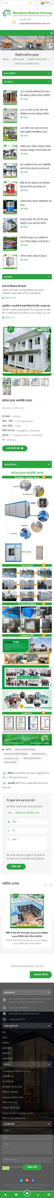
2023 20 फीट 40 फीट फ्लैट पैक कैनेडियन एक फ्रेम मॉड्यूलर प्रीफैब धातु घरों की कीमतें (34, 112)
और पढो (23, 99)
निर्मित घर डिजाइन (10, 1092)
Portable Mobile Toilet (12, 1097)
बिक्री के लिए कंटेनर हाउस (13, 1118)
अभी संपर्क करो (13, 448)
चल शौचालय (8, 1081)
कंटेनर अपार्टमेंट (10, 762)
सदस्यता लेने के (41, 974)
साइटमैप (6, 1053)
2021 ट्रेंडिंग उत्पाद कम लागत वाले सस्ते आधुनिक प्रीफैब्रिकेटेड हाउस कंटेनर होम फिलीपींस (34, 130)
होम (6, 59)
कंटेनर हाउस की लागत (32, 758)
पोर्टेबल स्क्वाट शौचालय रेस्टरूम (33, 256)
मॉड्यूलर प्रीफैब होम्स (11, 1108)
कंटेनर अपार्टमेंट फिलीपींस (25, 749)
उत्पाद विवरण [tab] (10, 464)
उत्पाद (4, 1037)
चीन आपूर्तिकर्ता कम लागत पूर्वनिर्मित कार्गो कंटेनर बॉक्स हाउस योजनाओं (35, 166)
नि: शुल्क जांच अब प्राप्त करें (27, 1193)
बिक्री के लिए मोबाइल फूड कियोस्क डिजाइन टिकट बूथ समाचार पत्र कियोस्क (35, 185)
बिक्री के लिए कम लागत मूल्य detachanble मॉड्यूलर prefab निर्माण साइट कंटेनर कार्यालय (27, 935)
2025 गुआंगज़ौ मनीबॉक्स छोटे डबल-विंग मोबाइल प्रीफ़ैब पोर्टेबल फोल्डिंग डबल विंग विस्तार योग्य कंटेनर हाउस (35, 94)
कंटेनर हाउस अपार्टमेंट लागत (27, 813)
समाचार (5, 1043)
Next (50, 884)
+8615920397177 (17, 1019)
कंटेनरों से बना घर (39, 754)
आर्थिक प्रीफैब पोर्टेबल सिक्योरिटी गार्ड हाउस (36, 203)
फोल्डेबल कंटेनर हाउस (12, 1087)
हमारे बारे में (7, 1048)
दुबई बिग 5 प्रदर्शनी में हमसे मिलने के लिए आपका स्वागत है (27, 306)
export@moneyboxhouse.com (35, 23)
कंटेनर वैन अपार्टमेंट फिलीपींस (15, 754)
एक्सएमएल (7, 1058)
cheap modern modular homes (17, 1113)
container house (11, 758)
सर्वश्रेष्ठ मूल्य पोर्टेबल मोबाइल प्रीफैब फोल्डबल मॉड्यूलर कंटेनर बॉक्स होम (35, 148)
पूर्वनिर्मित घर (7, 1076)
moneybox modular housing (16, 1071)
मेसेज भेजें (16, 866)
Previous (45, 884)
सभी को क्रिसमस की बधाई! (14, 286)
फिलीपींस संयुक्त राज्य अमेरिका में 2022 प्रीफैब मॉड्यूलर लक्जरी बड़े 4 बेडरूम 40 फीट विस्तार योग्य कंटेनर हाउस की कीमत (35, 240)
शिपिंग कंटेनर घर (9, 1102)
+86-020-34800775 (19, 1008)
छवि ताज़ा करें (16, 1167)
